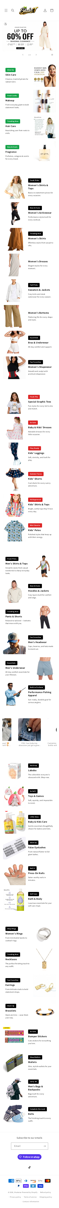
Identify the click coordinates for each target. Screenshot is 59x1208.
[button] (6, 10)
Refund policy (45, 1192)
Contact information (31, 1201)
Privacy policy (15, 1197)
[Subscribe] (44, 1146)
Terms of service (30, 1197)
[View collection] (29, 36)
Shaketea (17, 1192)
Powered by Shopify (30, 1192)
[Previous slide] (23, 54)
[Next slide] (36, 54)
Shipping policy (45, 1197)
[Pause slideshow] (53, 54)
